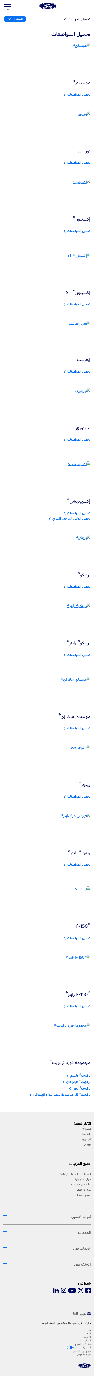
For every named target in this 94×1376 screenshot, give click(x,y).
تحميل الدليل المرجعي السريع (70, 518)
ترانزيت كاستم (79, 1075)
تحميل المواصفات (78, 94)
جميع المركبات (83, 1195)
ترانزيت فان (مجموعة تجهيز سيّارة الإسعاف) (61, 1095)
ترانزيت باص (80, 1088)
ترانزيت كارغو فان (77, 1082)
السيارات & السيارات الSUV (75, 1174)
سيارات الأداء (84, 1190)
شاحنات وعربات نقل (80, 1184)
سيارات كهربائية (83, 1179)
